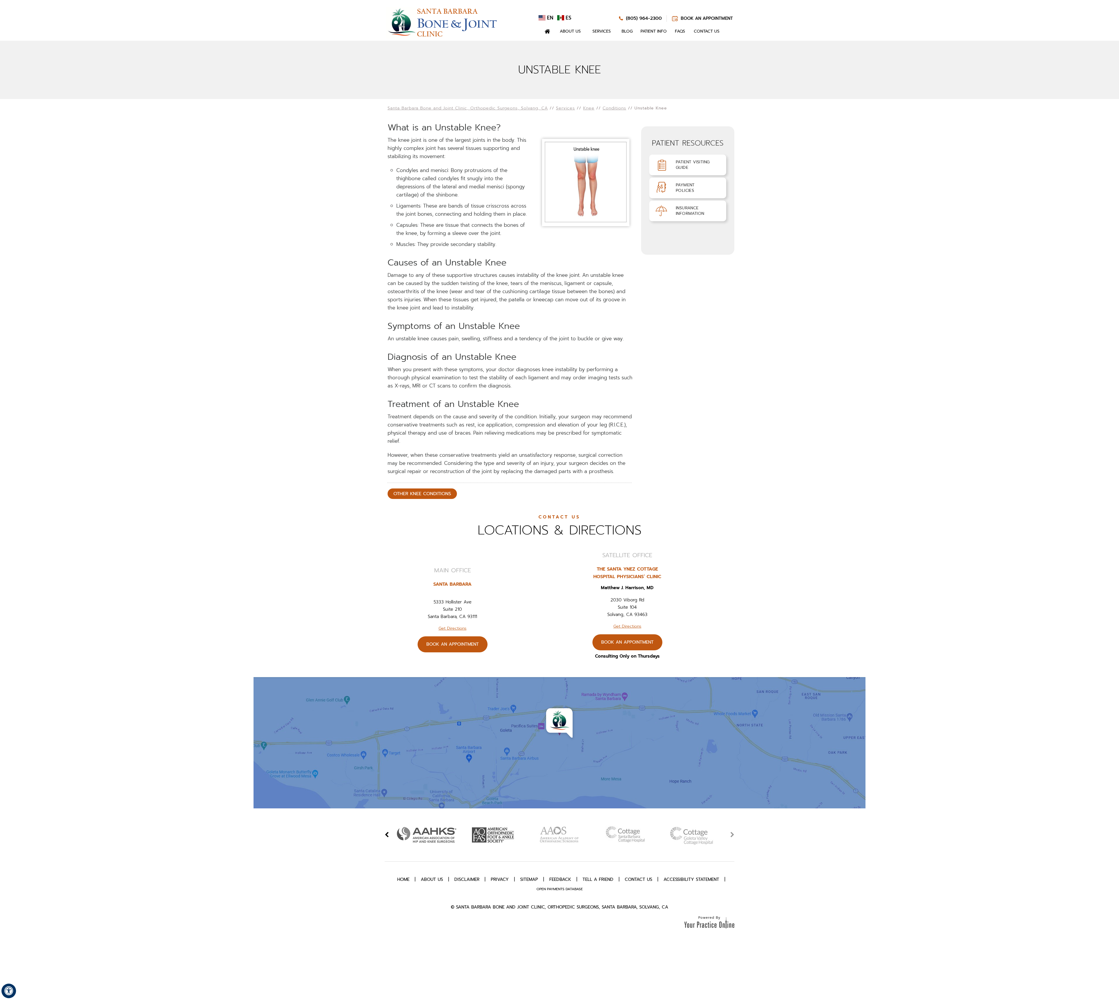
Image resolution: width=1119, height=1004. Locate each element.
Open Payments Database (559, 889)
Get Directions (453, 628)
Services (601, 31)
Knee (588, 108)
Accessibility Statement (691, 879)
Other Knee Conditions (422, 493)
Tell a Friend (598, 879)
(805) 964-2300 (644, 18)
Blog (627, 31)
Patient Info (654, 31)
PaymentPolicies (685, 188)
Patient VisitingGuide (693, 165)
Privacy (500, 879)
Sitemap (529, 879)
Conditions (614, 108)
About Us (570, 31)
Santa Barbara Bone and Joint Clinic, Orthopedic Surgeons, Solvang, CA (468, 108)
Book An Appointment (707, 18)
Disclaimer (466, 879)
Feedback (560, 879)
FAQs (680, 31)
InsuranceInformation (690, 211)
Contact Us (706, 31)
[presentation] (559, 70)
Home (547, 31)
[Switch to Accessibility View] (8, 991)
